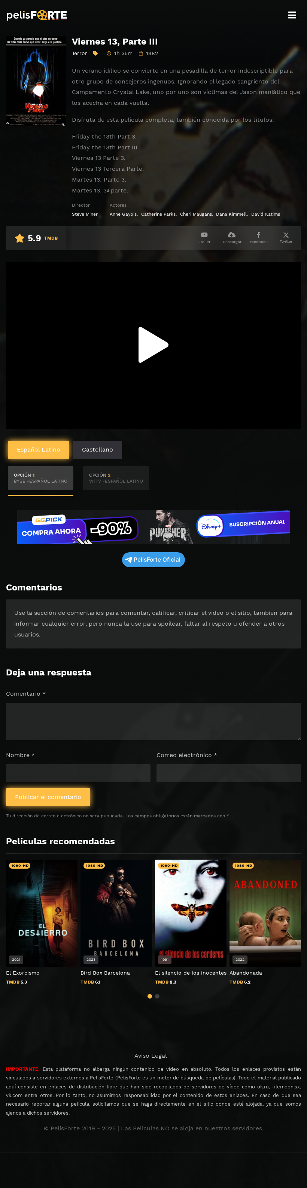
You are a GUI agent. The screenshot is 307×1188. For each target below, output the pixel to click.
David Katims (265, 214)
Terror (79, 53)
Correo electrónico (186, 755)
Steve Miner (85, 214)
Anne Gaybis (123, 214)
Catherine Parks (158, 214)
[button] (150, 996)
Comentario (26, 693)
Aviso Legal (150, 1055)
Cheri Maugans (196, 214)
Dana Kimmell (231, 214)
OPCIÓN (40, 478)
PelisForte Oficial (157, 559)
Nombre (20, 755)
